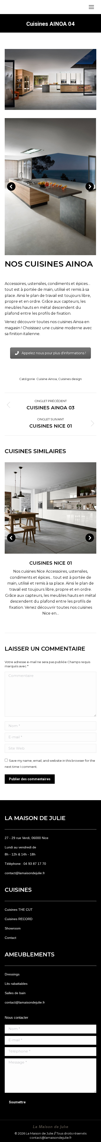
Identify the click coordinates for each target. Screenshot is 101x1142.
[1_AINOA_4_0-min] (50, 186)
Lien (44, 508)
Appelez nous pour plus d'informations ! (54, 353)
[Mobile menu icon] (91, 7)
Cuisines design (70, 379)
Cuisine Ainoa (46, 379)
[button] (11, 186)
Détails (57, 508)
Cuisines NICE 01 (50, 563)
